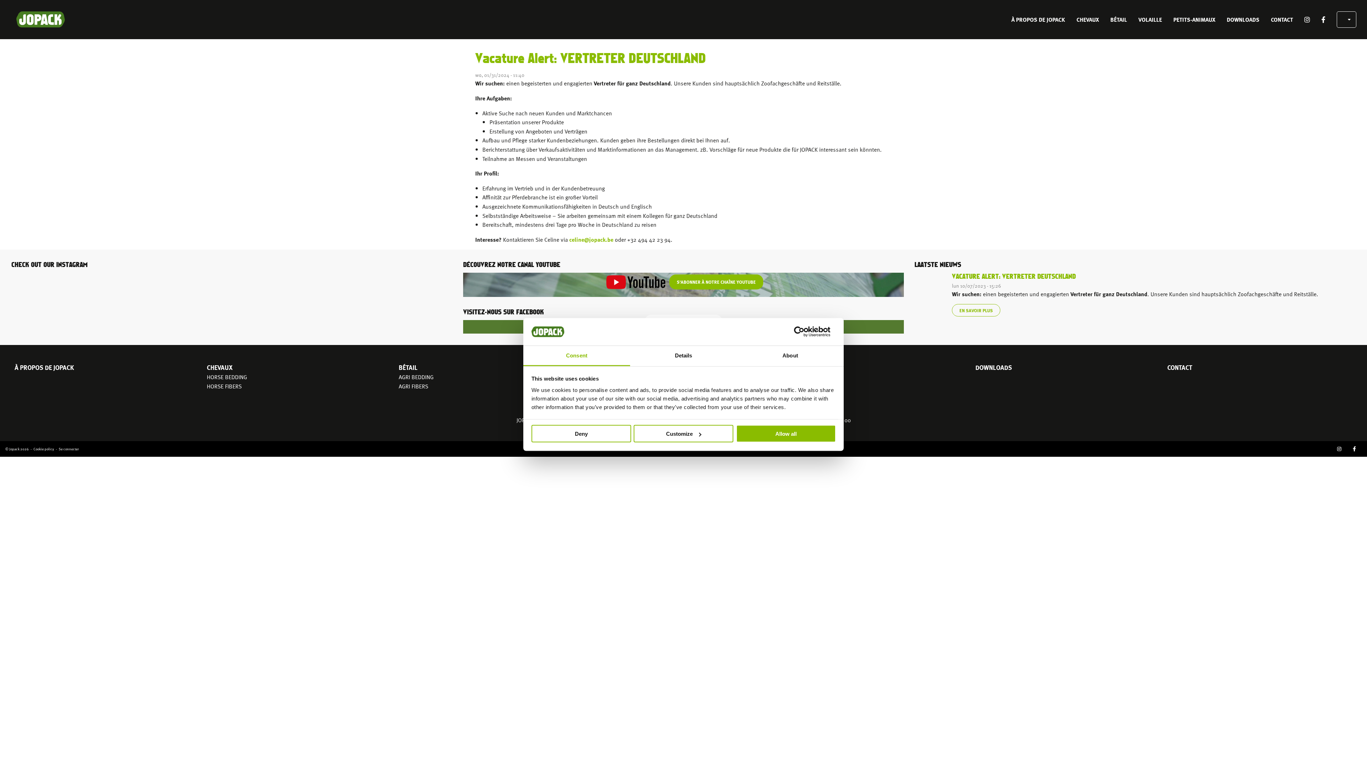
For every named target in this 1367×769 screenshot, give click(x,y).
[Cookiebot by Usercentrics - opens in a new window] (805, 331)
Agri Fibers (413, 386)
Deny (581, 434)
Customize (679, 434)
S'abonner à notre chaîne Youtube (716, 281)
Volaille (1150, 19)
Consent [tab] (576, 355)
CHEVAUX (1088, 19)
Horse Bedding (227, 377)
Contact (1282, 19)
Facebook (1323, 19)
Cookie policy (43, 449)
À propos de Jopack (1038, 19)
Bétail (1118, 19)
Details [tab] (683, 355)
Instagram (1307, 19)
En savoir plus (976, 310)
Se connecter (69, 449)
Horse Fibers (224, 386)
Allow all (786, 434)
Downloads (1243, 19)
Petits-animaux (1194, 19)
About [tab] (790, 355)
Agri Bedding (416, 377)
